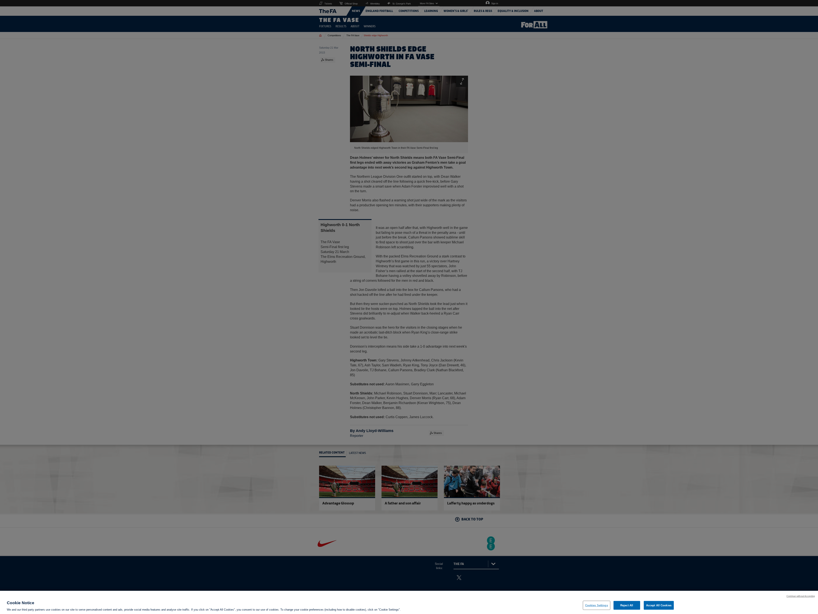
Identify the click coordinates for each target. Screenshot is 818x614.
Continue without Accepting (800, 596)
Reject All (626, 605)
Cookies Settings (596, 605)
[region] (409, 602)
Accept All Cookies (658, 605)
